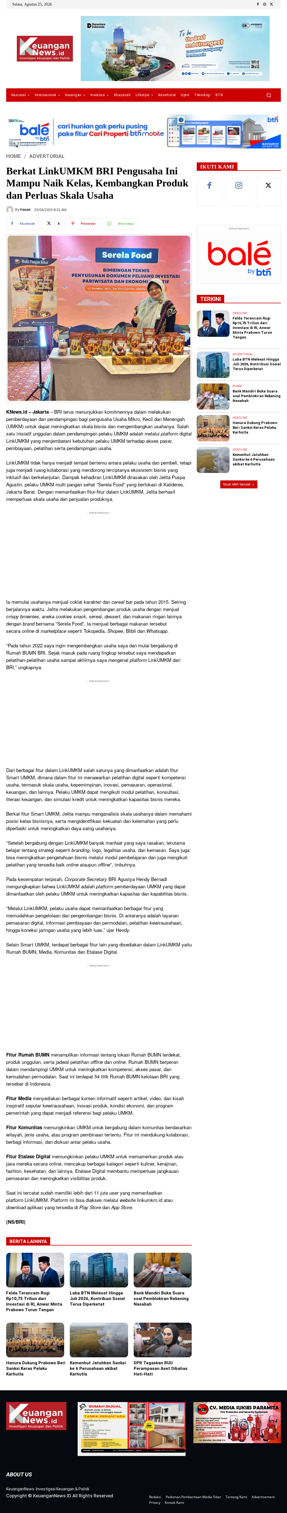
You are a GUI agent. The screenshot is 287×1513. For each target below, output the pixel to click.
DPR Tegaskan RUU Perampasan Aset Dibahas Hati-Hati (161, 1368)
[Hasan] (10, 209)
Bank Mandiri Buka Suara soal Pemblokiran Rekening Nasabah (161, 1299)
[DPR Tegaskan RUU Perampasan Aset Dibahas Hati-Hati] (163, 1340)
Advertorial (46, 156)
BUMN (237, 386)
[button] (268, 95)
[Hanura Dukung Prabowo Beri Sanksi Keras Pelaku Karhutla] (35, 1340)
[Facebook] (257, 4)
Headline (240, 313)
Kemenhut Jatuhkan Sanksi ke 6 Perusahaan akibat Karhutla (98, 1368)
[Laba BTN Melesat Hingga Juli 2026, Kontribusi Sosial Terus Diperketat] (99, 1270)
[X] (271, 4)
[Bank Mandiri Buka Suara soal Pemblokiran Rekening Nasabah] (163, 1270)
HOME (13, 156)
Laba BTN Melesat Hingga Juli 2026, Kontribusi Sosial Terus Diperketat (97, 1299)
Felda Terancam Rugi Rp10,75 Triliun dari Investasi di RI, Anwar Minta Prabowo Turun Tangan (34, 1301)
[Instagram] (264, 4)
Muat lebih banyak (237, 484)
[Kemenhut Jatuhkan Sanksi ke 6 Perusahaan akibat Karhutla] (99, 1340)
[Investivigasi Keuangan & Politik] (45, 49)
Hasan (25, 209)
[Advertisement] (99, 555)
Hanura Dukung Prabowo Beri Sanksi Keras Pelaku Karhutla (35, 1368)
